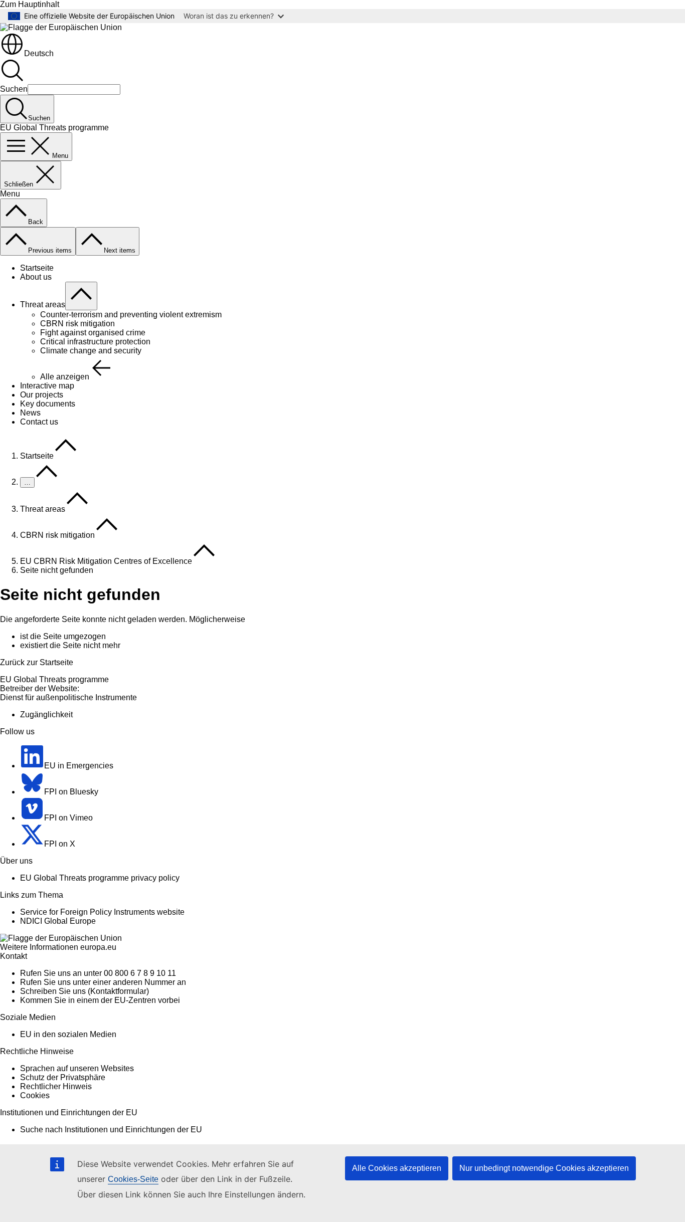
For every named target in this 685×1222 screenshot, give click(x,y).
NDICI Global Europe (58, 921)
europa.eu (98, 947)
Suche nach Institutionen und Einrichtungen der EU (111, 1129)
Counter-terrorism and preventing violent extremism (131, 314)
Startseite (37, 268)
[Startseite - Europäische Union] (61, 27)
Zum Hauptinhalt (29, 4)
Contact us (39, 422)
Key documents (47, 403)
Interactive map (47, 385)
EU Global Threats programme (54, 679)
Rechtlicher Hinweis (56, 1086)
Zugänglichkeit (46, 714)
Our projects (41, 394)
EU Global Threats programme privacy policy (100, 878)
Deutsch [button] (39, 53)
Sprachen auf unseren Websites (77, 1068)
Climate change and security (90, 350)
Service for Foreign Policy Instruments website (102, 912)
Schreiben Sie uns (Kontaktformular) (84, 991)
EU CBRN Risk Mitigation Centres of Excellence (106, 561)
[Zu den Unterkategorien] (81, 296)
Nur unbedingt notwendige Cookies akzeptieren (544, 1168)
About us (36, 277)
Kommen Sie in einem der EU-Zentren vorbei (100, 1000)
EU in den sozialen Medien (68, 1034)
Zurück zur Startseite (36, 662)
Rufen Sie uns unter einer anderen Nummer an (103, 982)
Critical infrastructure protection (95, 341)
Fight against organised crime (92, 332)
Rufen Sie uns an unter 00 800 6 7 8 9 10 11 (98, 973)
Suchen (14, 89)
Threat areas (42, 304)
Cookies (35, 1095)
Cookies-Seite (133, 1179)
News (30, 413)
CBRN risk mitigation (77, 323)
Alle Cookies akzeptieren (396, 1168)
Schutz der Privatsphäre (62, 1077)
